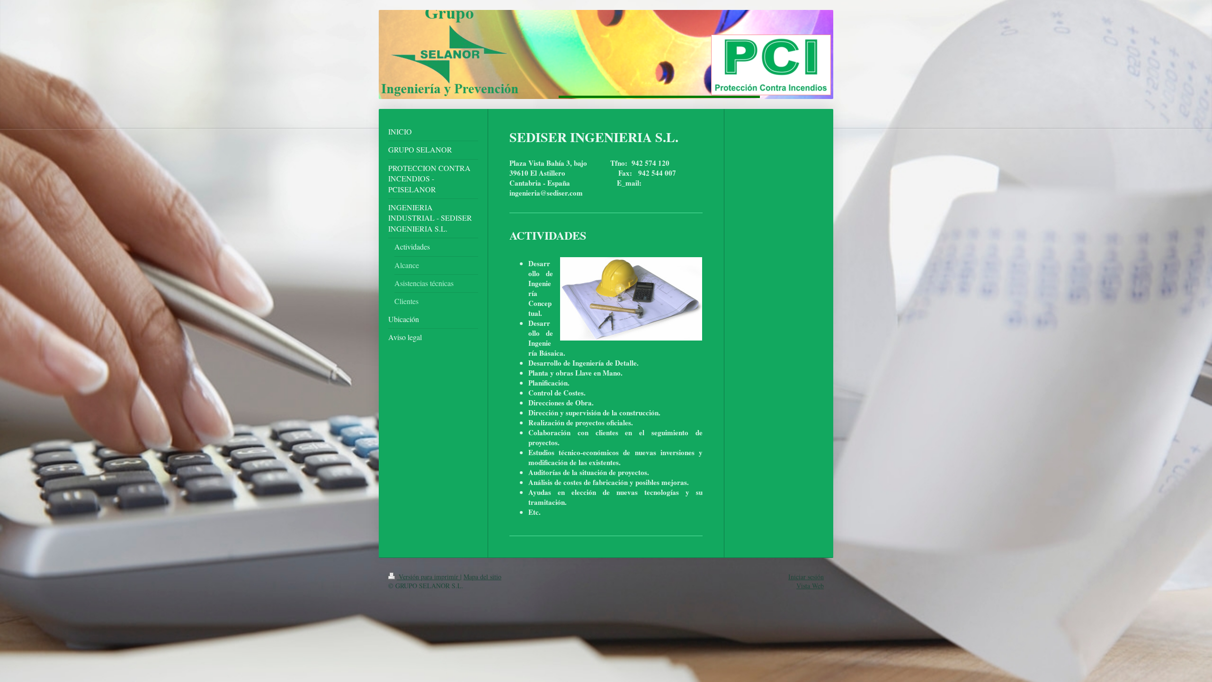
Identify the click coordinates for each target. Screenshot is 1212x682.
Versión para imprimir (428, 576)
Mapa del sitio (482, 576)
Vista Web (810, 585)
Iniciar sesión (806, 576)
